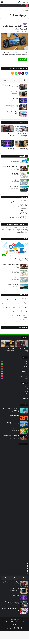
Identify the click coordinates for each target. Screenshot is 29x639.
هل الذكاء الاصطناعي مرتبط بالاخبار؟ (10, 85)
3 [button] (27, 568)
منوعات (25, 366)
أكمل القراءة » (22, 59)
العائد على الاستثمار (22, 4)
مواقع (26, 361)
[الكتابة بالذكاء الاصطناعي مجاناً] (23, 107)
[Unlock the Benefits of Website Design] (21, 128)
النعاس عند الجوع (15, 173)
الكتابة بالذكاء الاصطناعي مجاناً (11, 105)
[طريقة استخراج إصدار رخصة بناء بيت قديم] (24, 168)
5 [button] (27, 573)
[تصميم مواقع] (23, 100)
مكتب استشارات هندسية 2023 (12, 186)
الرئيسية (25, 10)
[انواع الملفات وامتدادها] (24, 162)
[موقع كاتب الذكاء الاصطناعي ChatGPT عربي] (23, 114)
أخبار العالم (24, 371)
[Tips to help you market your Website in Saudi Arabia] (24, 437)
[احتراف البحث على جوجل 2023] (24, 424)
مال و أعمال (24, 368)
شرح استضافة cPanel (14, 415)
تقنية (26, 363)
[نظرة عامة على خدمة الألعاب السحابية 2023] (14, 41)
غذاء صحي (24, 373)
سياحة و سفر (24, 376)
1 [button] (27, 563)
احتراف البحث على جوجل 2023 (12, 422)
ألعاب (25, 23)
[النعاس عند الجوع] (24, 175)
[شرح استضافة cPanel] (24, 417)
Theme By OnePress (14, 619)
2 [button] (27, 566)
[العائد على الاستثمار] (23, 94)
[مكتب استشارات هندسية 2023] (24, 189)
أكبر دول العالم (15, 180)
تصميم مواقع (15, 98)
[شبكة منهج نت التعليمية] (19, 2)
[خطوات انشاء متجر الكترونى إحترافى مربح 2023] (24, 410)
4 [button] (27, 571)
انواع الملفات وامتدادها (14, 159)
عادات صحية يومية (15, 428)
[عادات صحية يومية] (24, 431)
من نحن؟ (26, 386)
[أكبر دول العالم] (24, 182)
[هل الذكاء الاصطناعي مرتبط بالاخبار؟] (23, 87)
